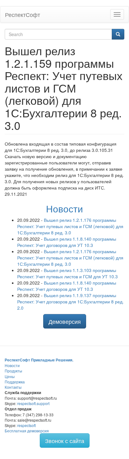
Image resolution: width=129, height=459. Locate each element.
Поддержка (15, 381)
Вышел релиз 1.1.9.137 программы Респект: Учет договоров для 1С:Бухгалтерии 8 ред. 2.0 (70, 301)
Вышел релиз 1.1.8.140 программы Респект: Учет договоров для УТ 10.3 (66, 242)
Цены (10, 376)
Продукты (13, 370)
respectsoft (26, 425)
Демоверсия (65, 321)
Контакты (13, 387)
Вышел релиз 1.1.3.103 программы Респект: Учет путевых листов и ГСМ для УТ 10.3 (67, 273)
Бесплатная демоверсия (27, 430)
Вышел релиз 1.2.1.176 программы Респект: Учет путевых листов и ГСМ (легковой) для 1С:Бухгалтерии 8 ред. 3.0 (70, 226)
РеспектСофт (22, 14)
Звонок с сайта (64, 440)
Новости (64, 208)
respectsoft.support (33, 403)
